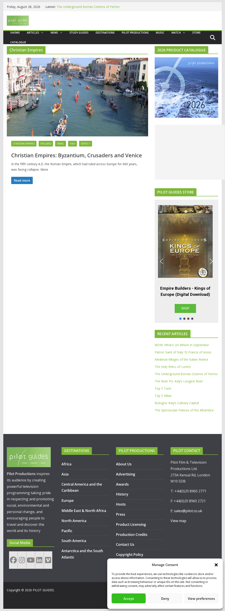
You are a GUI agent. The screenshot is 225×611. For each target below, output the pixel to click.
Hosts (121, 504)
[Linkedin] (39, 560)
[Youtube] (30, 560)
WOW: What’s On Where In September (182, 345)
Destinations (105, 32)
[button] (216, 565)
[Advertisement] (190, 152)
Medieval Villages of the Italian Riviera (181, 359)
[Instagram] (22, 560)
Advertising (125, 474)
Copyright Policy (129, 554)
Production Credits (131, 534)
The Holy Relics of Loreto (75, 6)
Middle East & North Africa (84, 510)
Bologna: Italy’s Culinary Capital (177, 403)
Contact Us (125, 544)
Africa (66, 464)
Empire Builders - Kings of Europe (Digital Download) (185, 291)
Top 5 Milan (163, 396)
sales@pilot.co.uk (188, 510)
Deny (165, 598)
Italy (72, 143)
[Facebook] (13, 560)
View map (178, 520)
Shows (15, 32)
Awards (122, 484)
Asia (65, 474)
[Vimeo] (48, 560)
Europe (68, 500)
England (45, 143)
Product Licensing (131, 524)
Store (196, 32)
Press (120, 514)
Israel (60, 143)
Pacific (67, 530)
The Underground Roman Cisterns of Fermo (186, 374)
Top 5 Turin (163, 388)
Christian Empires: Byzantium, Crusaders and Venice (76, 155)
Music (160, 32)
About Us (124, 464)
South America (74, 540)
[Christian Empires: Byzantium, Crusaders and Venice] (77, 97)
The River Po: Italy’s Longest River (179, 381)
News (54, 32)
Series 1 (85, 143)
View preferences (201, 598)
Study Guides (79, 32)
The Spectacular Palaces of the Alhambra (184, 410)
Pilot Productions (135, 32)
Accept (128, 598)
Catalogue (18, 42)
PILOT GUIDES (43, 590)
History (122, 494)
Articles (33, 32)
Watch (176, 32)
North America (74, 520)
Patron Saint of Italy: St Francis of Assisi (183, 352)
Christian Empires (24, 143)
